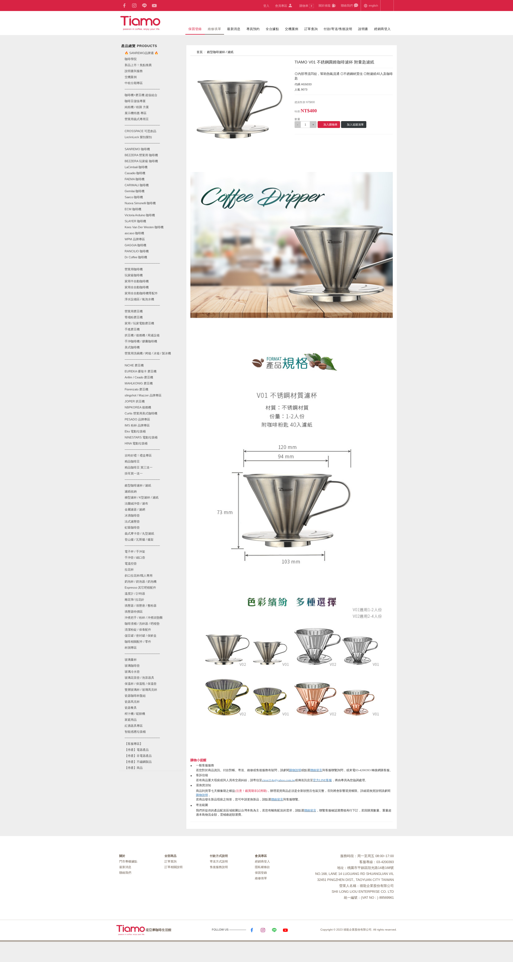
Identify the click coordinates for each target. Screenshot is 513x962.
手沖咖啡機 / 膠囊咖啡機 (141, 341)
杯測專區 (131, 647)
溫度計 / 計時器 (135, 593)
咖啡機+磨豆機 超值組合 (141, 95)
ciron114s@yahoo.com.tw (278, 780)
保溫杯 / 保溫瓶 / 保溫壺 (141, 683)
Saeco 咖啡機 (134, 197)
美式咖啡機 (132, 347)
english (373, 5)
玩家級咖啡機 (134, 275)
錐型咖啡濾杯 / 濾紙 (138, 485)
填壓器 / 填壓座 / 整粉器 (141, 605)
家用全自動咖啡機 (137, 287)
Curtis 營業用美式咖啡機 (141, 413)
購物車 (305, 5)
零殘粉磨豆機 (134, 317)
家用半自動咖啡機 (137, 281)
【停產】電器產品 (137, 749)
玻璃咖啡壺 (132, 665)
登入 (266, 5)
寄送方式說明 (219, 861)
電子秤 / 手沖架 (135, 551)
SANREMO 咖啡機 (137, 149)
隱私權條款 (262, 867)
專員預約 (253, 29)
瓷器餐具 (131, 707)
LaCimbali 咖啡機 (136, 167)
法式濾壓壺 (132, 521)
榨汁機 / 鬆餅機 (135, 713)
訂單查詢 (311, 29)
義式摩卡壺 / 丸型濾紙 (139, 533)
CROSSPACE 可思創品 (140, 131)
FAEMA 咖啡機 (134, 179)
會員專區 (281, 5)
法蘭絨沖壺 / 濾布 (136, 503)
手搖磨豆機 (132, 329)
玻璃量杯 (131, 659)
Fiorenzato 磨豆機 (136, 389)
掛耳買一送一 (134, 473)
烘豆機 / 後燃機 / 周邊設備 (142, 335)
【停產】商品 (134, 767)
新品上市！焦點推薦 (138, 65)
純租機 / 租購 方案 (137, 107)
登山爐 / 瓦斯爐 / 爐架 (139, 539)
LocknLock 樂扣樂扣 (138, 137)
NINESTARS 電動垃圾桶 (141, 437)
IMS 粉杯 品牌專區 (137, 425)
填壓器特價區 (134, 611)
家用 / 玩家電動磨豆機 (139, 323)
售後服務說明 (219, 867)
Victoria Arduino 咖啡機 (140, 215)
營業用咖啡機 (134, 269)
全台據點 (272, 29)
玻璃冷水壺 (132, 671)
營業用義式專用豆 (137, 119)
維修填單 (214, 29)
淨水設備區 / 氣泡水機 (139, 299)
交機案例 (291, 29)
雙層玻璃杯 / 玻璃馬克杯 (141, 689)
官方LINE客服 (322, 780)
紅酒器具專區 (134, 725)
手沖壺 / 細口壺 (135, 557)
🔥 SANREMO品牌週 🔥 (141, 53)
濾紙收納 (131, 491)
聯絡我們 (347, 5)
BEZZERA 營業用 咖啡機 (141, 155)
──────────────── (142, 143)
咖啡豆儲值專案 (135, 101)
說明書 (363, 29)
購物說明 (295, 770)
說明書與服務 (134, 71)
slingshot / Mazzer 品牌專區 (143, 395)
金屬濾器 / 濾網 (135, 509)
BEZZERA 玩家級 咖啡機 (141, 161)
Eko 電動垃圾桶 (135, 431)
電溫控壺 (131, 563)
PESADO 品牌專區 (137, 419)
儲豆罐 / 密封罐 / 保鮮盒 (141, 635)
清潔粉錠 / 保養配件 (138, 629)
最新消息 (233, 29)
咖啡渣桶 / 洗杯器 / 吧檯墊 (142, 623)
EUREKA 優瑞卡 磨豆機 (141, 371)
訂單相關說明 (174, 867)
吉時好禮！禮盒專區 (138, 455)
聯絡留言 (316, 770)
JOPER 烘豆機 (135, 401)
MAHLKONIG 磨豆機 (139, 383)
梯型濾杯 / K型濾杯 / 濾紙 (142, 497)
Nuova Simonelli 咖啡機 (140, 203)
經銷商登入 (382, 29)
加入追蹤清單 (355, 124)
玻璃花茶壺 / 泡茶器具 (139, 677)
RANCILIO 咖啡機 (137, 251)
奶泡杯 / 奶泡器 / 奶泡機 (141, 581)
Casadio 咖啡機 (135, 173)
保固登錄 (195, 29)
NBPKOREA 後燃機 (138, 407)
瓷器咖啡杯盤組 (135, 695)
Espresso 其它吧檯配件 (140, 587)
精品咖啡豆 (132, 461)
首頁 (199, 52)
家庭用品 (131, 719)
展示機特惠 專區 (135, 113)
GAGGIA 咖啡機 (135, 245)
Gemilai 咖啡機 (134, 191)
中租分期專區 (134, 83)
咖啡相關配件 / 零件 (138, 641)
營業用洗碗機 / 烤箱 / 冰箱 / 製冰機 (148, 353)
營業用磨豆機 (134, 311)
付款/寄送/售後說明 (338, 29)
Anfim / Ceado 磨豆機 (139, 377)
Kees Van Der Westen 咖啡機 (144, 227)
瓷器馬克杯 (132, 701)
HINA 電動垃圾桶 (136, 443)
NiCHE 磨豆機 (134, 365)
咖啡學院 (131, 59)
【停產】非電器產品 (138, 755)
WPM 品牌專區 (135, 239)
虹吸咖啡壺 (132, 527)
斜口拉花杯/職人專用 (138, 575)
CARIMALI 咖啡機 (137, 185)
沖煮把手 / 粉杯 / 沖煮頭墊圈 (144, 617)
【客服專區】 (134, 743)
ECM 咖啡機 (133, 209)
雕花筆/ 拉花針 (134, 599)
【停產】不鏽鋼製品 (138, 761)
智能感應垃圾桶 (135, 731)
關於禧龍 (325, 5)
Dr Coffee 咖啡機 (136, 257)
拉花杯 (129, 569)
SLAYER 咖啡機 (135, 221)
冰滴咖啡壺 (132, 515)
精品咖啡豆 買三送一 (138, 467)
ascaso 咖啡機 (134, 233)
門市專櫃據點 (128, 861)
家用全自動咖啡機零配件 (141, 293)
